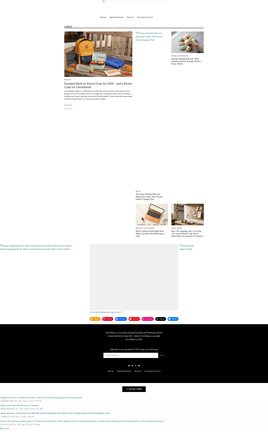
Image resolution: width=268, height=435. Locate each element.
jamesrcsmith (68, 108)
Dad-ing (138, 191)
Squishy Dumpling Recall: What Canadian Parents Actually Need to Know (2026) (186, 61)
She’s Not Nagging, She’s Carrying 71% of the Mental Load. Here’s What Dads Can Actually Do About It (187, 233)
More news (4, 428)
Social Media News (182, 56)
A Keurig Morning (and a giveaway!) (105, 312)
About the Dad (186, 249)
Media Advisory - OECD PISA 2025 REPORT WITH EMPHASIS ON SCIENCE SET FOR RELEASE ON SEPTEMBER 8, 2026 (55, 413)
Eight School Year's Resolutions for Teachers (20, 405)
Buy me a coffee (135, 389)
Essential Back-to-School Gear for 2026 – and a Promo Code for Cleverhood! (98, 85)
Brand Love (67, 79)
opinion (179, 228)
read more (68, 105)
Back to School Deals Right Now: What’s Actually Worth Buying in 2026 (150, 233)
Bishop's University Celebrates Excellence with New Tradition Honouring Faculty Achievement (41, 397)
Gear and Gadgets (148, 228)
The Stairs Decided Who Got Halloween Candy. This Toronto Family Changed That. (149, 196)
